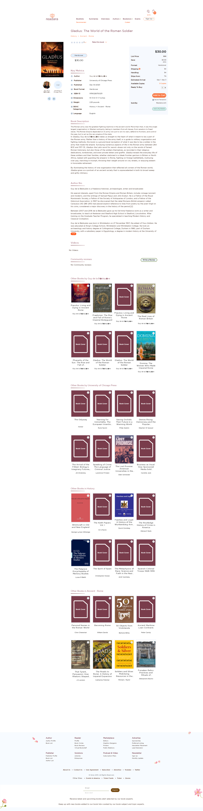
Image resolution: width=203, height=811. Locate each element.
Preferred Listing (138, 743)
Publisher (77, 80)
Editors (105, 741)
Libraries (78, 756)
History (74, 36)
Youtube (128, 770)
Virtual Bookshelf (81, 748)
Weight (76, 102)
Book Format (79, 89)
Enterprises (78, 758)
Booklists (80, 19)
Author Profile (51, 741)
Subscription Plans (109, 756)
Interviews (105, 19)
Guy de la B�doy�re (46, 91)
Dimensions (78, 98)
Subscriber (106, 770)
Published (77, 85)
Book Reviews (80, 745)
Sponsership (136, 741)
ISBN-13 (76, 93)
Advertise (117, 770)
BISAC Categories (76, 108)
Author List (50, 760)
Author (76, 76)
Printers (106, 745)
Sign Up (149, 19)
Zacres (127, 778)
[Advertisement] (52, 149)
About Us (66, 770)
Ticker (119, 778)
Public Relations (108, 748)
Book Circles (79, 743)
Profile (77, 741)
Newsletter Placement (139, 745)
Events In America (93, 778)
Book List (49, 743)
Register (115, 790)
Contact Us (78, 770)
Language (77, 113)
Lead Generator (137, 748)
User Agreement (92, 770)
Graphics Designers (110, 743)
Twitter (137, 770)
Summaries (93, 19)
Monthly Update (137, 758)
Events (137, 19)
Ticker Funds (108, 778)
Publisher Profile (51, 756)
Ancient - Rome (87, 36)
